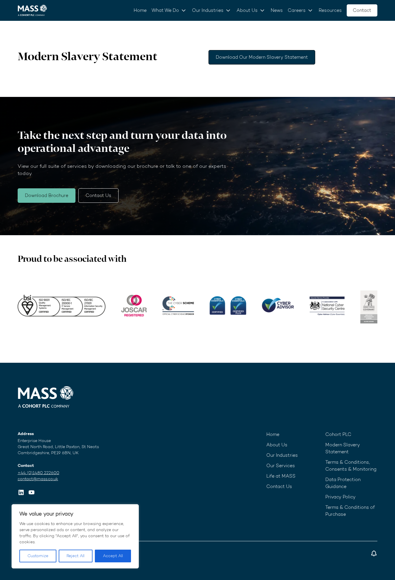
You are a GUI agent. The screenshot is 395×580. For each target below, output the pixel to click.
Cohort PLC (338, 434)
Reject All (75, 555)
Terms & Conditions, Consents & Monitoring (350, 465)
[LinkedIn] (21, 492)
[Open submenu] (183, 10)
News (277, 10)
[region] (75, 536)
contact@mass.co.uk (38, 478)
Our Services (280, 465)
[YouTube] (31, 492)
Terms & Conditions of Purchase (350, 510)
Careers (297, 10)
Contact (362, 10)
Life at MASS (281, 476)
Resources (330, 10)
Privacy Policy (340, 497)
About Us (247, 10)
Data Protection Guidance (343, 483)
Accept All (113, 555)
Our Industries (208, 10)
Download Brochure (46, 195)
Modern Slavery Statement (342, 448)
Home (140, 10)
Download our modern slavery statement (262, 57)
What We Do (165, 10)
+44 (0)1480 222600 (38, 472)
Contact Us (98, 195)
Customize (37, 555)
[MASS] (46, 397)
